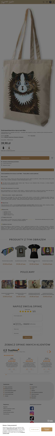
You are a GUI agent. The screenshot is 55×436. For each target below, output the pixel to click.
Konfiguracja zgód (35, 429)
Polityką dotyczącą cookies (12, 428)
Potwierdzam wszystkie (47, 429)
